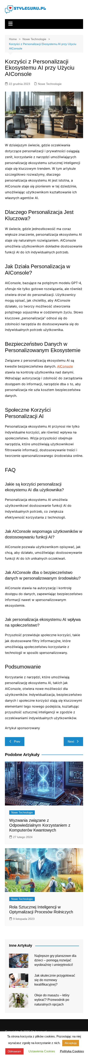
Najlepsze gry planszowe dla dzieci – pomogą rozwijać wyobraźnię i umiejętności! (55, 960)
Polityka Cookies (72, 1051)
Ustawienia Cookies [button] (41, 1051)
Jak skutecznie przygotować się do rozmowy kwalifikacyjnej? (54, 980)
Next (71, 741)
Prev (17, 741)
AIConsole (65, 366)
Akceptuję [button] (71, 1043)
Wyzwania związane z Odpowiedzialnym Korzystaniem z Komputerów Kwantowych (39, 825)
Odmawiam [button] (14, 1051)
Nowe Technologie (50, 83)
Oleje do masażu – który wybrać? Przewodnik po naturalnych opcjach (51, 1000)
